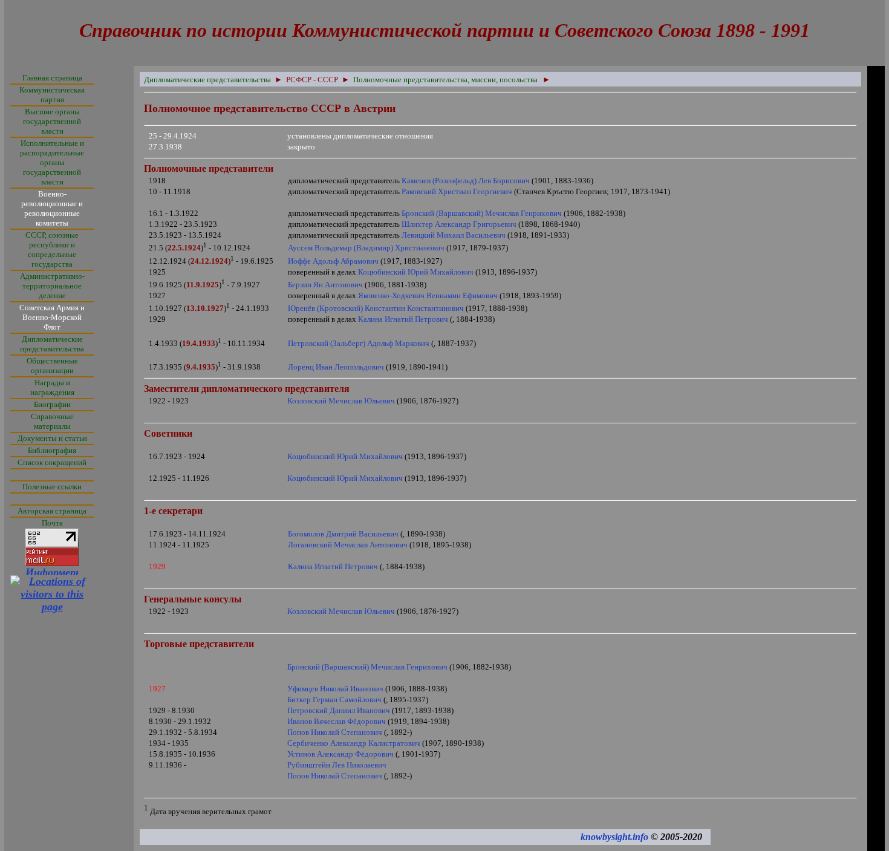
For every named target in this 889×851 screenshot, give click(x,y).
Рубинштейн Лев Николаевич (336, 764)
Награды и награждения (52, 387)
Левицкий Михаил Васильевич (454, 235)
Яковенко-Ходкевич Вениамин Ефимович (428, 295)
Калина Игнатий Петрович (403, 319)
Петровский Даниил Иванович (338, 710)
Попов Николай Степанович (334, 732)
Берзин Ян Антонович (325, 284)
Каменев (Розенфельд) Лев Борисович (466, 180)
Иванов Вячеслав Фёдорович (336, 721)
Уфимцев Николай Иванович (335, 688)
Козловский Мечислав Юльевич (341, 400)
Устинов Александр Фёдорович (340, 753)
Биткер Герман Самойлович (334, 699)
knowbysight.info (614, 837)
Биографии (52, 404)
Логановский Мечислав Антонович (348, 544)
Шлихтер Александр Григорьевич (459, 224)
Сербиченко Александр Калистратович (353, 743)
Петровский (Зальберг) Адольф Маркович (358, 343)
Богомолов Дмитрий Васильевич (343, 533)
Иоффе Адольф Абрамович (333, 261)
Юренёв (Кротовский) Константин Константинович (376, 308)
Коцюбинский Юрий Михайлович (416, 271)
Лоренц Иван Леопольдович (336, 366)
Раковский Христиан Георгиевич (457, 191)
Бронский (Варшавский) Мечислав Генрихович (482, 213)
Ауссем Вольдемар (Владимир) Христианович (366, 247)
